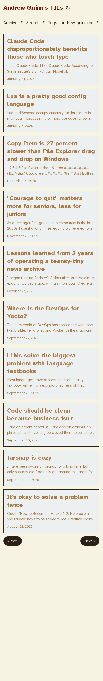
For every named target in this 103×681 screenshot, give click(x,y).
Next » (90, 541)
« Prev (13, 541)
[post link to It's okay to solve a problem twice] (51, 511)
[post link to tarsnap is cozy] (51, 468)
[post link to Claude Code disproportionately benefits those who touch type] (51, 59)
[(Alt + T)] (68, 7)
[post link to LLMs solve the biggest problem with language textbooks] (51, 373)
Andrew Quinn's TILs (33, 7)
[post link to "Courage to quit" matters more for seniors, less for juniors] (51, 216)
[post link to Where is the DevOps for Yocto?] (51, 322)
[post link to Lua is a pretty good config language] (51, 110)
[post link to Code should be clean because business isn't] (51, 424)
